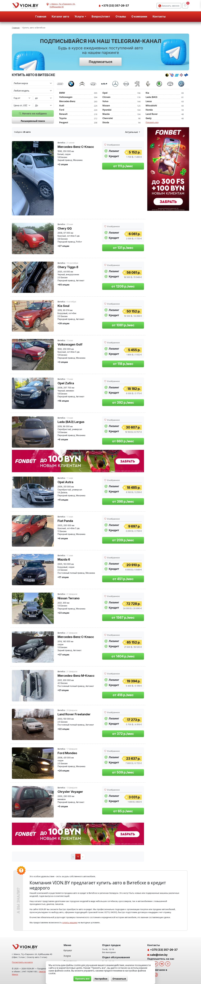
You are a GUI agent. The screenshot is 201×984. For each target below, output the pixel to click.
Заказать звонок (170, 5)
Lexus (149, 101)
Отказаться (119, 978)
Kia (147, 92)
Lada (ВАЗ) (151, 97)
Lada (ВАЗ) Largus (71, 422)
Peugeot (63, 122)
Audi (61, 105)
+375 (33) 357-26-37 (115, 5)
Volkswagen (65, 97)
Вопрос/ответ (101, 16)
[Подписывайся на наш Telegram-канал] (100, 52)
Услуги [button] (79, 16)
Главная (40, 16)
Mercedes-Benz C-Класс (76, 147)
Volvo (105, 101)
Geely (149, 118)
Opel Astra (65, 482)
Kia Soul (63, 306)
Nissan (106, 105)
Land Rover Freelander (74, 714)
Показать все (152, 122)
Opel (104, 92)
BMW (62, 92)
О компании (139, 16)
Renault (63, 113)
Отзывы (121, 16)
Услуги (67, 955)
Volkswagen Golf (70, 344)
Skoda (105, 122)
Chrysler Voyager (70, 791)
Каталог (68, 950)
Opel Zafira (66, 383)
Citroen (106, 97)
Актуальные (131, 132)
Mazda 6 (64, 559)
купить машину (69, 922)
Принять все (82, 978)
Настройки (101, 978)
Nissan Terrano (69, 598)
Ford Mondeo (67, 753)
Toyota (63, 118)
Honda (149, 109)
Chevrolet (107, 118)
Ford (61, 109)
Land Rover (152, 113)
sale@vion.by (159, 954)
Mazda (106, 113)
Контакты (159, 16)
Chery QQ (65, 228)
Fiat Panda (65, 521)
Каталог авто (60, 16)
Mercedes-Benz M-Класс (76, 675)
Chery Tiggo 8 (68, 267)
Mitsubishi (151, 105)
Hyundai (106, 109)
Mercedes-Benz (67, 101)
